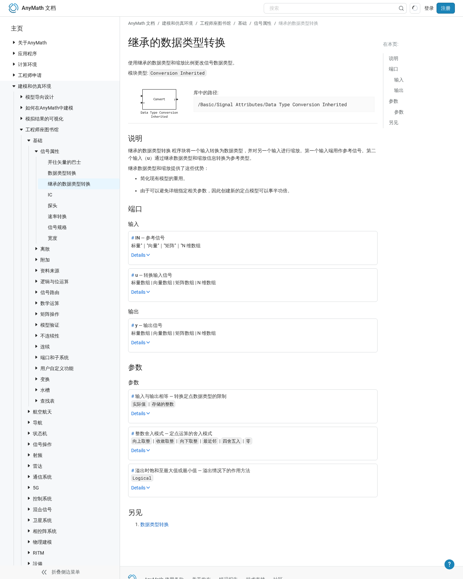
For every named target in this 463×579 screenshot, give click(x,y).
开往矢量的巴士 (64, 162)
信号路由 (49, 292)
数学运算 (49, 303)
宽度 (52, 238)
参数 (393, 101)
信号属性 (49, 151)
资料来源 (49, 270)
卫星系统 (42, 520)
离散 (45, 249)
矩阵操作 (49, 314)
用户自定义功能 (57, 368)
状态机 (40, 433)
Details (138, 255)
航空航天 (42, 411)
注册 (445, 8)
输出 (399, 90)
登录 (429, 8)
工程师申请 (30, 75)
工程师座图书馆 (42, 129)
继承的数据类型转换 (69, 184)
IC (50, 194)
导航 (37, 422)
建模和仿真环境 (34, 86)
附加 (45, 260)
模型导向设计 (39, 97)
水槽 (45, 390)
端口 (393, 69)
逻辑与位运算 (54, 281)
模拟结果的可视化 (44, 118)
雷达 (37, 466)
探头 (52, 205)
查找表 (47, 401)
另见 (393, 122)
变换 (45, 379)
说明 (393, 58)
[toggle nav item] (14, 42)
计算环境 (27, 64)
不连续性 (49, 336)
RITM (38, 553)
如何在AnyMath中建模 (49, 108)
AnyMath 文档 (141, 23)
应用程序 (27, 53)
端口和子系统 (54, 357)
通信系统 (42, 477)
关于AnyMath (32, 42)
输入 (399, 79)
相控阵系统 (45, 531)
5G (36, 487)
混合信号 (42, 509)
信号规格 (57, 227)
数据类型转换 (62, 173)
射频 (37, 455)
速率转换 (57, 216)
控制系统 (42, 498)
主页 (17, 28)
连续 (45, 346)
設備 (37, 563)
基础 (37, 140)
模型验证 (49, 325)
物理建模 (42, 542)
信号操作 (42, 444)
